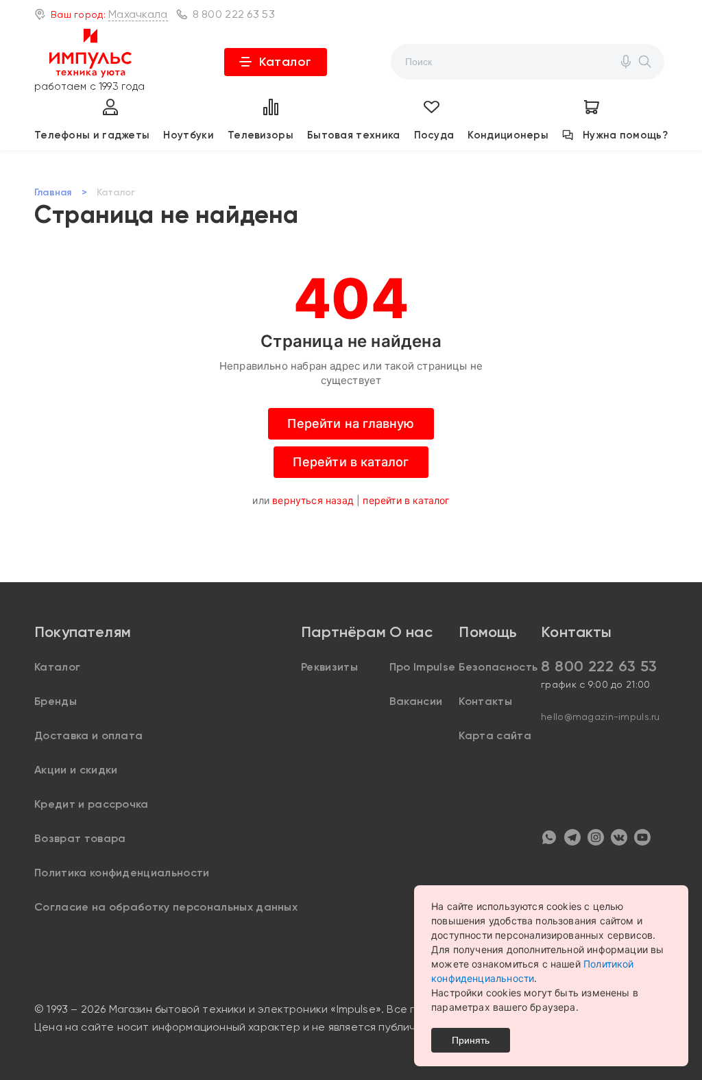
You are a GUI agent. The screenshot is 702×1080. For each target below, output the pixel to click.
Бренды (55, 701)
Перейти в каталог (351, 462)
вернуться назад (313, 500)
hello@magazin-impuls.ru (600, 716)
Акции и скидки (75, 769)
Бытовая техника (353, 135)
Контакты (485, 701)
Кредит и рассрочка (91, 804)
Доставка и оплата (88, 735)
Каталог (285, 61)
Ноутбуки (188, 135)
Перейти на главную (350, 423)
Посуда (434, 135)
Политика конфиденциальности (122, 872)
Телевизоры (260, 135)
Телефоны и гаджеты (91, 135)
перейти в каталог (406, 500)
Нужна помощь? (625, 135)
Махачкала (138, 14)
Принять (470, 1040)
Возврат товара (79, 838)
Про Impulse (422, 666)
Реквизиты (329, 666)
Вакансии (416, 701)
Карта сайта (495, 735)
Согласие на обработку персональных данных (166, 906)
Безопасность (498, 666)
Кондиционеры (508, 135)
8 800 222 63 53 (234, 14)
